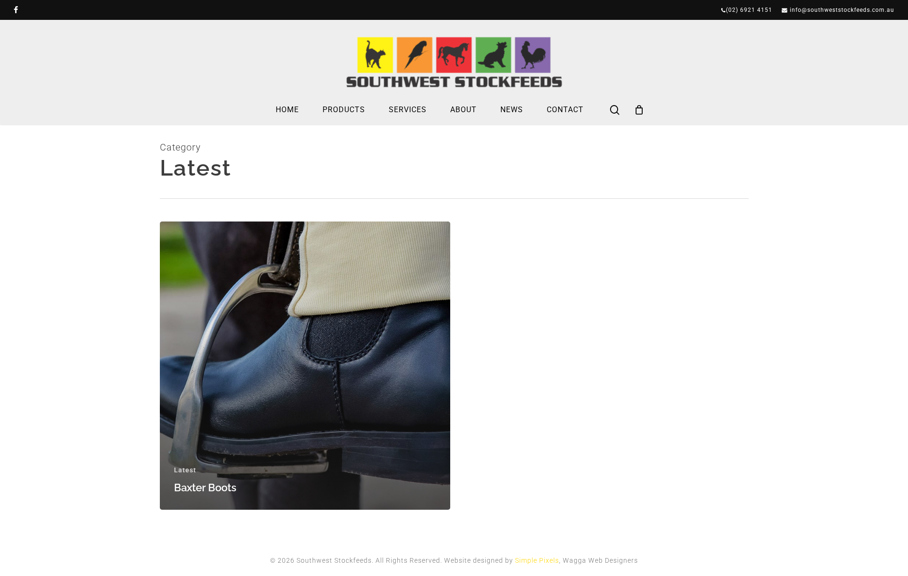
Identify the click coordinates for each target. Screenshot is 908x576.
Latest (185, 470)
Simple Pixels (537, 560)
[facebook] (16, 10)
